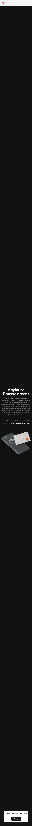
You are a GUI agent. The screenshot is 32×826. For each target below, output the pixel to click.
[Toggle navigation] (25, 3)
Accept (16, 819)
